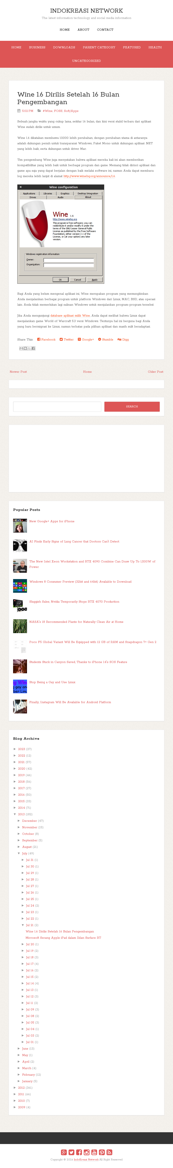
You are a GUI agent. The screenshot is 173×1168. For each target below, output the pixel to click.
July (24, 853)
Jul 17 (30, 964)
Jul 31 (30, 860)
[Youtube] (94, 1153)
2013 (21, 814)
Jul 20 (30, 944)
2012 (21, 1088)
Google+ (87, 340)
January (27, 1081)
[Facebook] (79, 1153)
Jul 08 (30, 1016)
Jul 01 (30, 1042)
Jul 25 (30, 899)
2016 (21, 795)
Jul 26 (30, 893)
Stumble (107, 340)
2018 (21, 782)
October (28, 834)
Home (65, 30)
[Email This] (21, 348)
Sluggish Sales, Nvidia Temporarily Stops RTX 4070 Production (74, 602)
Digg (125, 340)
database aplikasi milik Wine (70, 316)
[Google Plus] (64, 1153)
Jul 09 (30, 1010)
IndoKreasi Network (86, 11)
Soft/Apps (71, 111)
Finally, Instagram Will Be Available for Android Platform (70, 702)
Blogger (89, 1162)
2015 (21, 801)
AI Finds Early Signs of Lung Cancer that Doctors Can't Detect (74, 542)
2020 (21, 769)
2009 (21, 1107)
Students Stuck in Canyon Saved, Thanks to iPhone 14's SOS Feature (78, 662)
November (29, 827)
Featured (132, 47)
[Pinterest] (102, 1153)
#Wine (48, 111)
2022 (21, 756)
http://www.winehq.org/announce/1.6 (89, 176)
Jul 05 (30, 1023)
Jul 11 (29, 1003)
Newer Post (18, 372)
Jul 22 (30, 919)
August (27, 847)
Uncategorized (86, 61)
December (29, 821)
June (25, 1049)
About (83, 30)
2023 (21, 749)
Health (155, 47)
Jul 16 (30, 970)
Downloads (64, 47)
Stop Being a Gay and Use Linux (52, 682)
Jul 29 (30, 873)
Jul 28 (30, 880)
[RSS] (109, 1153)
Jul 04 (30, 1029)
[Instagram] (86, 1153)
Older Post (155, 372)
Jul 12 (30, 996)
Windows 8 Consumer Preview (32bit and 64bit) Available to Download (80, 582)
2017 (21, 788)
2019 (21, 775)
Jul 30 (30, 866)
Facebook (47, 340)
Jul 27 (30, 886)
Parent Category (99, 47)
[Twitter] (71, 1153)
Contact (105, 30)
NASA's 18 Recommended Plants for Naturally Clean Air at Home (76, 622)
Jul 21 (30, 925)
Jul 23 (30, 912)
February (28, 1075)
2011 (21, 1094)
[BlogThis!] (25, 348)
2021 (21, 762)
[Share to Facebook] (33, 348)
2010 (21, 1101)
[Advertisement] (86, 458)
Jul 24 (30, 906)
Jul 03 (30, 1036)
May (25, 1055)
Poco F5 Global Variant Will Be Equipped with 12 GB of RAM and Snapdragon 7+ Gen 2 (92, 642)
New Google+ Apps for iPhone (51, 521)
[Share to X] (29, 348)
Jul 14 (30, 983)
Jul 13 (30, 990)
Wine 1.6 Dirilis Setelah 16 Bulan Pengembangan (68, 98)
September (30, 840)
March (26, 1068)
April (25, 1062)
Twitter (68, 340)
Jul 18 (30, 957)
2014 (21, 808)
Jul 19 (30, 951)
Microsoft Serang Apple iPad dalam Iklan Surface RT (63, 938)
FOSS (58, 111)
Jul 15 (30, 977)
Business (37, 47)
